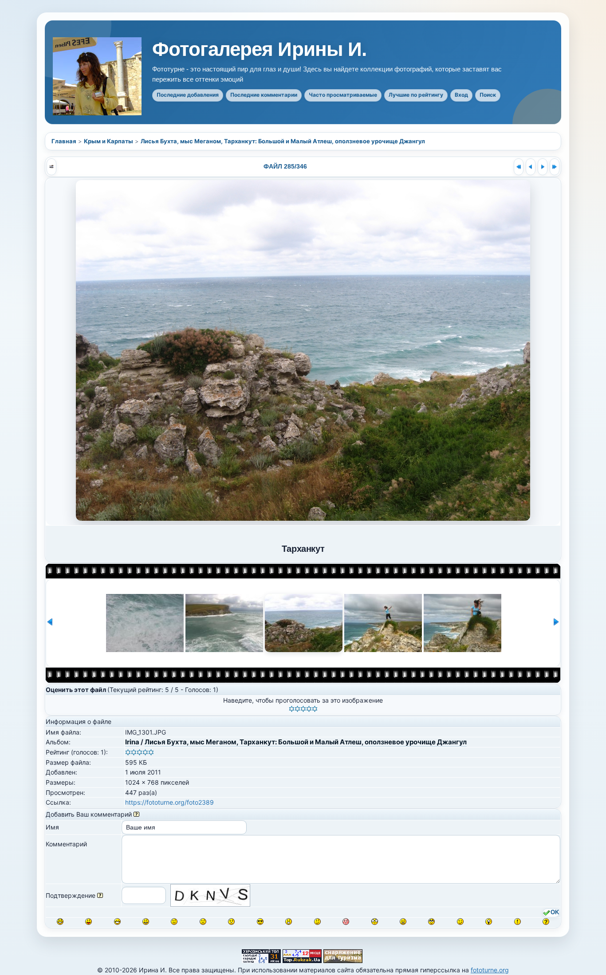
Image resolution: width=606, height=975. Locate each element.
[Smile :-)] (145, 921)
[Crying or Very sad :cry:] (231, 921)
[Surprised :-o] (288, 921)
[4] (309, 709)
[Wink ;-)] (460, 921)
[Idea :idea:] (488, 921)
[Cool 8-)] (260, 921)
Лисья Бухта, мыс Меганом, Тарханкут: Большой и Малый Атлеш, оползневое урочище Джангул (283, 141)
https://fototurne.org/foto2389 (169, 802)
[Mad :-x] (403, 921)
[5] (315, 709)
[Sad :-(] (203, 921)
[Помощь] (136, 814)
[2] (297, 709)
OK (555, 912)
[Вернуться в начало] (518, 166)
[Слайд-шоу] (51, 166)
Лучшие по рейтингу (416, 94)
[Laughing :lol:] (60, 921)
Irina (132, 742)
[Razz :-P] (88, 921)
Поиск (488, 94)
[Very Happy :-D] (117, 921)
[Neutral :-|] (174, 921)
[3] (303, 709)
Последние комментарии (263, 94)
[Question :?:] (546, 921)
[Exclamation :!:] (517, 921)
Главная (63, 141)
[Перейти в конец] (554, 166)
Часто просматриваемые (343, 94)
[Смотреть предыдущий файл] (530, 166)
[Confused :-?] (317, 921)
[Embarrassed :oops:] (345, 921)
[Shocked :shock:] (374, 921)
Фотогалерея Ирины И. (259, 49)
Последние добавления (188, 94)
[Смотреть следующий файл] (542, 166)
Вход (461, 94)
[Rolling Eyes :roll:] (431, 921)
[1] (292, 709)
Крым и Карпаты (108, 141)
